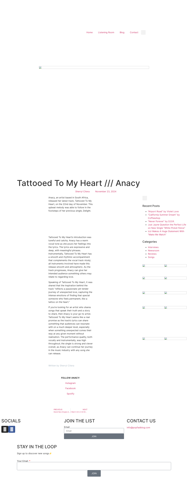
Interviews (153, 247)
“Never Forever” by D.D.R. (161, 221)
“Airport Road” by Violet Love (163, 211)
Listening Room (106, 32)
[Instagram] (4, 429)
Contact (134, 32)
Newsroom (153, 250)
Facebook (70, 388)
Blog (122, 32)
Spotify (70, 393)
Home (89, 32)
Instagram (70, 383)
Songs (151, 257)
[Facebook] (11, 429)
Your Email (23, 461)
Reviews (152, 253)
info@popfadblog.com (138, 427)
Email (67, 427)
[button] (143, 32)
